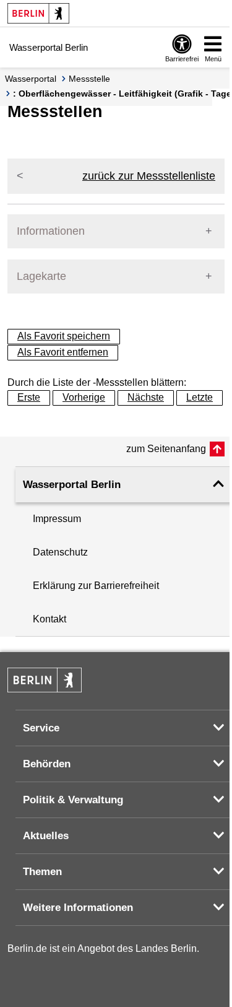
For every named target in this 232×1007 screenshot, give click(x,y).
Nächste (145, 397)
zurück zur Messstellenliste (148, 176)
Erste (28, 397)
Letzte (199, 397)
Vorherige (83, 397)
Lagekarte (41, 276)
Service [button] (41, 728)
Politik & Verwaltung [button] (73, 800)
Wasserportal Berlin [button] (72, 484)
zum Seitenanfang (166, 448)
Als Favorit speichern (63, 336)
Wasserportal (30, 79)
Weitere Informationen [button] (78, 907)
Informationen (51, 231)
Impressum (57, 518)
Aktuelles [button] (46, 836)
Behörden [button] (47, 764)
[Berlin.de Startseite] (38, 13)
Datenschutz (60, 552)
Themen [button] (42, 872)
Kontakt (49, 619)
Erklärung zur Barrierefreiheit (96, 585)
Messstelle (89, 79)
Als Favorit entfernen (62, 352)
